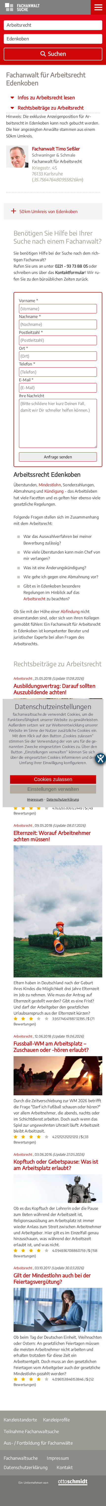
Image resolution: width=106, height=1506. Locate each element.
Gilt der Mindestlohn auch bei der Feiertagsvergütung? (52, 1278)
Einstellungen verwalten (53, 789)
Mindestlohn (50, 484)
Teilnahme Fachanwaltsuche (31, 1431)
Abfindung (70, 611)
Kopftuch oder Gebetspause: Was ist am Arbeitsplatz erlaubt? (56, 1164)
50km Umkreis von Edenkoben (48, 211)
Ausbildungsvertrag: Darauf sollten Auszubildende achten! (54, 688)
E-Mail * (26, 379)
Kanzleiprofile (56, 1419)
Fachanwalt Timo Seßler (56, 148)
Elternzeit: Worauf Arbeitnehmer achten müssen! (52, 835)
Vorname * (28, 300)
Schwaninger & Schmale (53, 155)
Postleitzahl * (31, 332)
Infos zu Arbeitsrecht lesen (46, 97)
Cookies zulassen (53, 779)
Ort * (23, 348)
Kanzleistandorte (20, 1419)
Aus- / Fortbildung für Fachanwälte (38, 1443)
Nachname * (30, 316)
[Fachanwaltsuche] (22, 9)
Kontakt (64, 1467)
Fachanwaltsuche (21, 1458)
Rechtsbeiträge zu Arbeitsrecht (50, 108)
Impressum (58, 1458)
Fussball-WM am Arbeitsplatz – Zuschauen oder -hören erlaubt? (51, 1046)
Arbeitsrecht (34, 598)
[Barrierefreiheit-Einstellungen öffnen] (100, 758)
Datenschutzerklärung (26, 1467)
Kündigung (54, 491)
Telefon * (27, 364)
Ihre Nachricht (31, 395)
